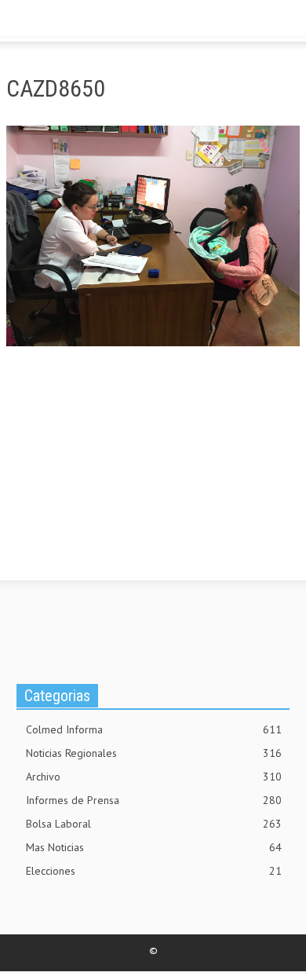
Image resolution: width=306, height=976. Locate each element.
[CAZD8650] (153, 239)
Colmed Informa (154, 729)
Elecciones (154, 871)
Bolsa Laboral (154, 824)
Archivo (154, 776)
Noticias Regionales (154, 753)
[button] (59, 22)
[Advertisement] (124, 477)
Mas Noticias (154, 847)
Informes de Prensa (154, 800)
